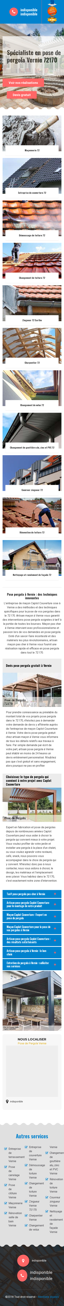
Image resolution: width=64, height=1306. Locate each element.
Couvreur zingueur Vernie (55, 1201)
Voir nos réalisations (23, 83)
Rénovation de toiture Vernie (55, 1185)
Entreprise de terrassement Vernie (14, 1155)
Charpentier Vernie (34, 1217)
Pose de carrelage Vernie (14, 1173)
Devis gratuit (22, 95)
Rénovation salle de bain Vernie (14, 1219)
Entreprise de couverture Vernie (34, 1153)
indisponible (28, 10)
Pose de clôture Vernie (13, 1191)
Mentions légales (48, 1296)
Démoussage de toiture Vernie (34, 1171)
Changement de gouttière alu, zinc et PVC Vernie (55, 1163)
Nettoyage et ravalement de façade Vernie (55, 1222)
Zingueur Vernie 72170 (34, 1205)
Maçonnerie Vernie (14, 1205)
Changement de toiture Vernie (34, 1189)
